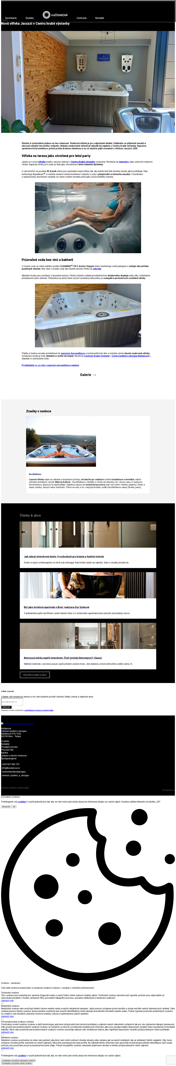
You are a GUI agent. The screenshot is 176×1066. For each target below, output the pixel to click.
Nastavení (6, 807)
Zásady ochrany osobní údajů (15, 787)
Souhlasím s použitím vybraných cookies (18, 1061)
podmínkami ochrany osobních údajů (39, 710)
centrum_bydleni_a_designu (15, 775)
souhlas (22, 801)
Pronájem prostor (9, 747)
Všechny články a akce (35, 675)
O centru (5, 741)
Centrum (82, 18)
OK (14, 807)
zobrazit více (7, 1000)
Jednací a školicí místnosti (14, 755)
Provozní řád (7, 750)
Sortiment (11, 18)
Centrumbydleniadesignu (14, 771)
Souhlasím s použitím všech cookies (16, 1063)
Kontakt (99, 18)
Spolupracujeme (8, 758)
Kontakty (5, 744)
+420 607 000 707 (11, 764)
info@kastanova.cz (11, 768)
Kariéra (4, 752)
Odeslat (6, 707)
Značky (30, 18)
